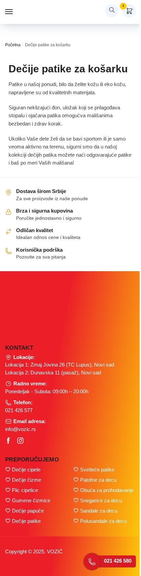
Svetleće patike (97, 469)
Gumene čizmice (31, 500)
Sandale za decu (98, 511)
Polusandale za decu (103, 521)
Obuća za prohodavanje (106, 490)
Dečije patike (26, 521)
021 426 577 (19, 410)
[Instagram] (20, 440)
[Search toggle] (111, 10)
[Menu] (15, 12)
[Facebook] (8, 440)
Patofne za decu (98, 480)
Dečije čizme (26, 480)
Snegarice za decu (101, 500)
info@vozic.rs (20, 429)
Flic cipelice (25, 490)
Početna (13, 45)
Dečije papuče (28, 511)
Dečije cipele (26, 469)
